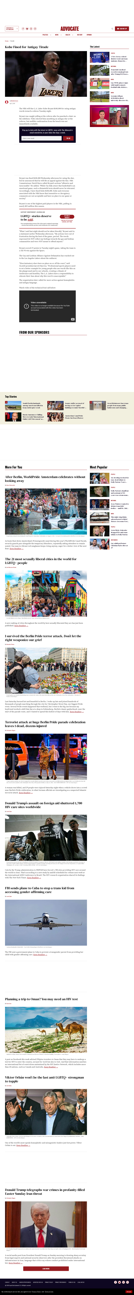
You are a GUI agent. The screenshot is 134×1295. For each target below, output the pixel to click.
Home (7, 41)
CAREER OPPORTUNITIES (25, 1282)
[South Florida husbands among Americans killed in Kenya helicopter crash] (13, 405)
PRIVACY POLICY (49, 1282)
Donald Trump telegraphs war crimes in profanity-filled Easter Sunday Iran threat (45, 1192)
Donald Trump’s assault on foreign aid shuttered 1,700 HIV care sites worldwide (43, 805)
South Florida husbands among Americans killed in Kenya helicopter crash (33, 405)
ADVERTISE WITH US (38, 1282)
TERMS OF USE (71, 1282)
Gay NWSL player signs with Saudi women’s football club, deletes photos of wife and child (120, 86)
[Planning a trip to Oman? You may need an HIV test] (46, 1030)
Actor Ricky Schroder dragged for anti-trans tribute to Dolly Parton (119, 532)
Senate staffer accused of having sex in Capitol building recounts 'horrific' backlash (75, 406)
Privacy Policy (36, 1292)
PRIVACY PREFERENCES (60, 1282)
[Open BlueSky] (27, 28)
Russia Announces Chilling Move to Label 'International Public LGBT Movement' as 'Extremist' (33, 418)
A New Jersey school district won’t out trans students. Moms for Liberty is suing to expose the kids (119, 60)
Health (68, 35)
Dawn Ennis (8, 1003)
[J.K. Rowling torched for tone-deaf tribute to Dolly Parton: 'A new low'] (99, 478)
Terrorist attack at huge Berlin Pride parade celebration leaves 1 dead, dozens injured (45, 724)
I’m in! (68, 138)
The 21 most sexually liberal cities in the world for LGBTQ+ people (41, 561)
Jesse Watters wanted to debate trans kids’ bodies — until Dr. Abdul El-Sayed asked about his (120, 508)
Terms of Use (49, 1292)
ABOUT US (14, 1282)
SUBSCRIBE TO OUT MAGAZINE (9, 28)
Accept (129, 1291)
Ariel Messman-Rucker (11, 567)
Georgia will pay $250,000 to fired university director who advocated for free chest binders (120, 100)
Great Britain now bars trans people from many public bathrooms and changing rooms (117, 406)
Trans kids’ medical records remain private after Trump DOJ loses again (119, 73)
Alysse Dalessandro (10, 485)
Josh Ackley (8, 1085)
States (113, 53)
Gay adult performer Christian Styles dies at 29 (119, 545)
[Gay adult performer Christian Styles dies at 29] (99, 544)
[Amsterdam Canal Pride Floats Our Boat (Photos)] (55, 417)
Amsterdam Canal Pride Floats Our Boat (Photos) (74, 417)
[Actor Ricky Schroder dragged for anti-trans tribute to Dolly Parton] (99, 531)
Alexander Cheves (10, 644)
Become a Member (67, 217)
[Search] (112, 29)
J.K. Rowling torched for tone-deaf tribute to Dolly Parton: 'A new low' (120, 481)
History (79, 35)
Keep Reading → (17, 548)
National (113, 66)
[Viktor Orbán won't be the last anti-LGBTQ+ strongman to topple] (46, 1112)
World (12, 41)
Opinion (89, 35)
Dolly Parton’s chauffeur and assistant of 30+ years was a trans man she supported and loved (120, 495)
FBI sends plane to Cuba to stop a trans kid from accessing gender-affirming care (39, 890)
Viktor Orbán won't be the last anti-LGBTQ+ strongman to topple (44, 1079)
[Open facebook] (23, 28)
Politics (45, 35)
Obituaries (114, 540)
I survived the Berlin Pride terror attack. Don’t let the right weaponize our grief (43, 638)
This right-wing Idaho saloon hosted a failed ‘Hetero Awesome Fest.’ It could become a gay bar (119, 521)
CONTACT (7, 1282)
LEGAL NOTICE (81, 1282)
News (56, 35)
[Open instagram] (35, 28)
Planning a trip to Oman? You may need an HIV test (41, 999)
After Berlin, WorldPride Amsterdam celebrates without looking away (45, 479)
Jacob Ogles (9, 811)
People (113, 474)
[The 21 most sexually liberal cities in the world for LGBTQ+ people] (46, 593)
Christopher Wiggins (10, 730)
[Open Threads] (31, 28)
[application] (109, 116)
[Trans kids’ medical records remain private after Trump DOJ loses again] (99, 70)
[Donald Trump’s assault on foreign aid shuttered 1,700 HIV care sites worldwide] (46, 837)
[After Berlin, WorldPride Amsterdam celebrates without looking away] (46, 511)
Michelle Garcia (14, 101)
